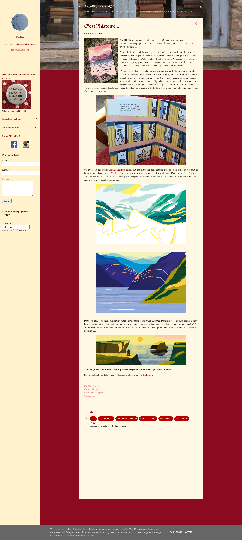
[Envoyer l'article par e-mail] (91, 412)
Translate (23, 230)
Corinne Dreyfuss (117, 169)
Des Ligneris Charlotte (127, 418)
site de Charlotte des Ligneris (140, 374)
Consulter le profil (20, 50)
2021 (93, 418)
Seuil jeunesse (182, 418)
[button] (196, 24)
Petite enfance (166, 418)
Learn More (175, 532)
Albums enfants (106, 418)
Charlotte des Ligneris (120, 173)
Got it (188, 532)
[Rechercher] (201, 7)
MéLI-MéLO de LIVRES (100, 6)
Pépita (20, 36)
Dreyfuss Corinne (148, 418)
